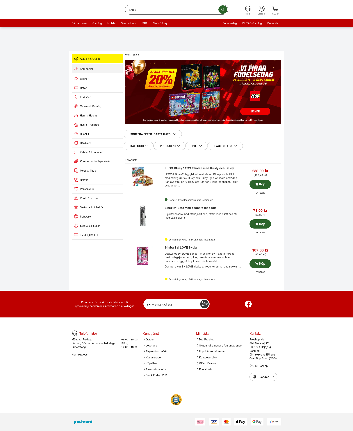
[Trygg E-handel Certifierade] (176, 399)
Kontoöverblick (208, 357)
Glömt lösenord (208, 363)
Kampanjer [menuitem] (86, 69)
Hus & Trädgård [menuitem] (89, 124)
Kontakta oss (80, 354)
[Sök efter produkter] (222, 9)
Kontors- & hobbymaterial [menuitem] (95, 161)
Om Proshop (260, 366)
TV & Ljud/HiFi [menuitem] (89, 235)
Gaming (97, 23)
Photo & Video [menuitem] (89, 198)
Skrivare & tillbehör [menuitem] (91, 207)
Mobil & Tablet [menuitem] (88, 170)
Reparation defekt (156, 351)
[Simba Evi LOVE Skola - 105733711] (144, 255)
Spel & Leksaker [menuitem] (90, 225)
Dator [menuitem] (83, 88)
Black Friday (159, 23)
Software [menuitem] (85, 216)
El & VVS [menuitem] (85, 97)
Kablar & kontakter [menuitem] (91, 152)
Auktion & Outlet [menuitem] (90, 58)
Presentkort (274, 23)
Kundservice (153, 357)
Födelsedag (230, 23)
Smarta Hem (128, 23)
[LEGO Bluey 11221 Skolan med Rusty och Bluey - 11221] (144, 176)
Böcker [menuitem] (84, 78)
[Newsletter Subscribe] (204, 304)
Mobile (111, 23)
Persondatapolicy (156, 369)
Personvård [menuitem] (87, 189)
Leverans (151, 345)
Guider (150, 339)
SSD (144, 23)
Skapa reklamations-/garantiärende (220, 345)
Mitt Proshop (207, 339)
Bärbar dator (79, 23)
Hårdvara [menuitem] (85, 143)
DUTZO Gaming (252, 23)
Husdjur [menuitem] (84, 134)
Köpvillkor (152, 363)
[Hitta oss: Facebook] (248, 304)
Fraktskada (205, 369)
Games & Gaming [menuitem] (90, 106)
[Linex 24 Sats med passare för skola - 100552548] (144, 216)
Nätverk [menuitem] (84, 180)
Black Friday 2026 (156, 375)
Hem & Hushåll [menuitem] (89, 115)
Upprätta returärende (212, 351)
